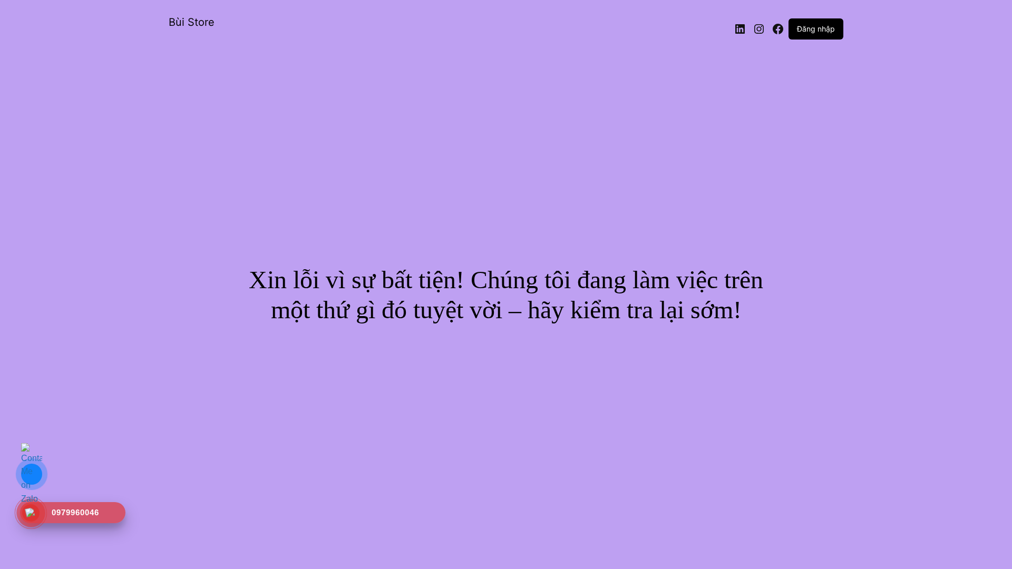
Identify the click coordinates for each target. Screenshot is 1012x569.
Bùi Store (192, 22)
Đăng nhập (816, 28)
